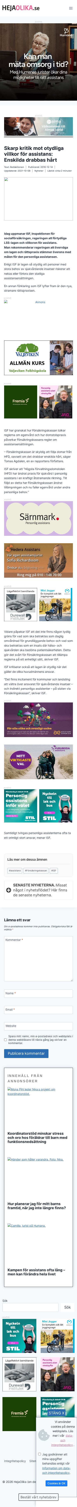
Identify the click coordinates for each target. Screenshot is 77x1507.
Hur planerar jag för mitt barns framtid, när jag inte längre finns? (37, 1206)
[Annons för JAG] (55, 417)
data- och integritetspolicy (62, 1440)
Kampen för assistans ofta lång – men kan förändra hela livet (36, 1272)
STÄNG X (56, 1413)
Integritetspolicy (15, 1461)
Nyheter (38, 170)
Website (11, 1025)
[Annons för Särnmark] (38, 534)
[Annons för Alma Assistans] (38, 126)
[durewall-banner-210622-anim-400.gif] (20, 604)
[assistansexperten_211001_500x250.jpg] (38, 736)
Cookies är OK (56, 1483)
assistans (15, 870)
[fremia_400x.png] (20, 402)
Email (10, 1009)
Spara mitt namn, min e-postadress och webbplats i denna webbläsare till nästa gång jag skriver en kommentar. (40, 1040)
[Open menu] (71, 8)
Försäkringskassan (36, 870)
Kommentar (14, 939)
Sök (5, 1300)
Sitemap (34, 1461)
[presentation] (38, 1108)
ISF (53, 870)
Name (11, 993)
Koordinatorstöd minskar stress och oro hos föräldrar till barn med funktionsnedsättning (37, 1137)
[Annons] (38, 99)
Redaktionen (17, 167)
